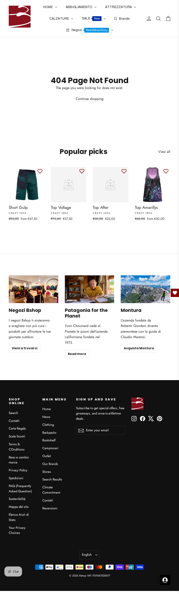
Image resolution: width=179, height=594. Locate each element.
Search (13, 413)
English (87, 554)
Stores (46, 471)
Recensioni (49, 508)
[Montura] (145, 289)
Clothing (48, 424)
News (46, 416)
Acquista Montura (139, 348)
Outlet (46, 456)
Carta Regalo (17, 428)
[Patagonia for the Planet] (89, 289)
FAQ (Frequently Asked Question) (20, 489)
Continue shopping (89, 98)
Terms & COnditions (16, 447)
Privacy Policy (18, 470)
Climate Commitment (51, 490)
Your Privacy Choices (17, 530)
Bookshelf (48, 440)
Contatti (14, 420)
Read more (77, 354)
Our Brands (50, 463)
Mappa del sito (19, 506)
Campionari (50, 448)
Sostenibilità (17, 498)
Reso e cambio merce (19, 460)
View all (164, 151)
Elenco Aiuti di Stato (19, 517)
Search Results (52, 479)
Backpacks (49, 432)
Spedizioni (16, 478)
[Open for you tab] (165, 580)
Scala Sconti (17, 436)
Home (46, 409)
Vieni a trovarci (24, 348)
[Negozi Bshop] (33, 289)
